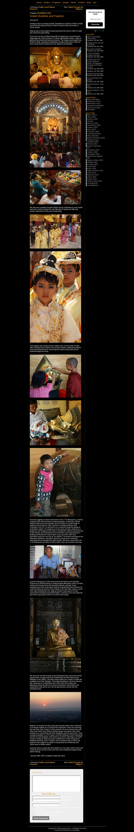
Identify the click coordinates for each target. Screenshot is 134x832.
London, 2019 (92, 127)
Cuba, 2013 (91, 173)
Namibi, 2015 (92, 162)
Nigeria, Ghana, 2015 (95, 160)
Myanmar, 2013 (44, 13)
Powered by (90, 31)
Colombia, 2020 (93, 131)
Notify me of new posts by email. (47, 815)
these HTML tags (48, 794)
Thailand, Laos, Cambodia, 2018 (92, 141)
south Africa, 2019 (93, 125)
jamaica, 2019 (92, 119)
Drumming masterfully (95, 105)
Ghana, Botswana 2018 (96, 138)
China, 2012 (91, 177)
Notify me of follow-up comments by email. (50, 812)
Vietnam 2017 (92, 144)
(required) (67, 797)
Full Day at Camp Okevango (93, 108)
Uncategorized (92, 185)
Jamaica (90, 121)
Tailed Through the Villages (75, 8)
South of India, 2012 (94, 181)
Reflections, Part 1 (94, 103)
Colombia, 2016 (93, 150)
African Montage (93, 99)
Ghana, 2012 (92, 179)
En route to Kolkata (94, 49)
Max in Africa (92, 115)
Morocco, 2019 (92, 123)
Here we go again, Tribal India (94, 37)
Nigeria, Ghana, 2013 (95, 170)
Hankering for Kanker (95, 74)
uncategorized (92, 183)
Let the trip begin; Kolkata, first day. (93, 54)
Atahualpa (76, 830)
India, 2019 (91, 129)
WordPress (67, 830)
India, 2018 (90, 34)
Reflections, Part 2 (94, 101)
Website (64, 805)
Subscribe (95, 24)
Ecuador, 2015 (92, 164)
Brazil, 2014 (91, 168)
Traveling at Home (94, 134)
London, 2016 (92, 152)
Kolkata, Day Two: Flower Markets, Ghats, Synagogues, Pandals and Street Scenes (94, 63)
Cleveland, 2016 (93, 154)
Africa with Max (93, 136)
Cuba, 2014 (91, 166)
